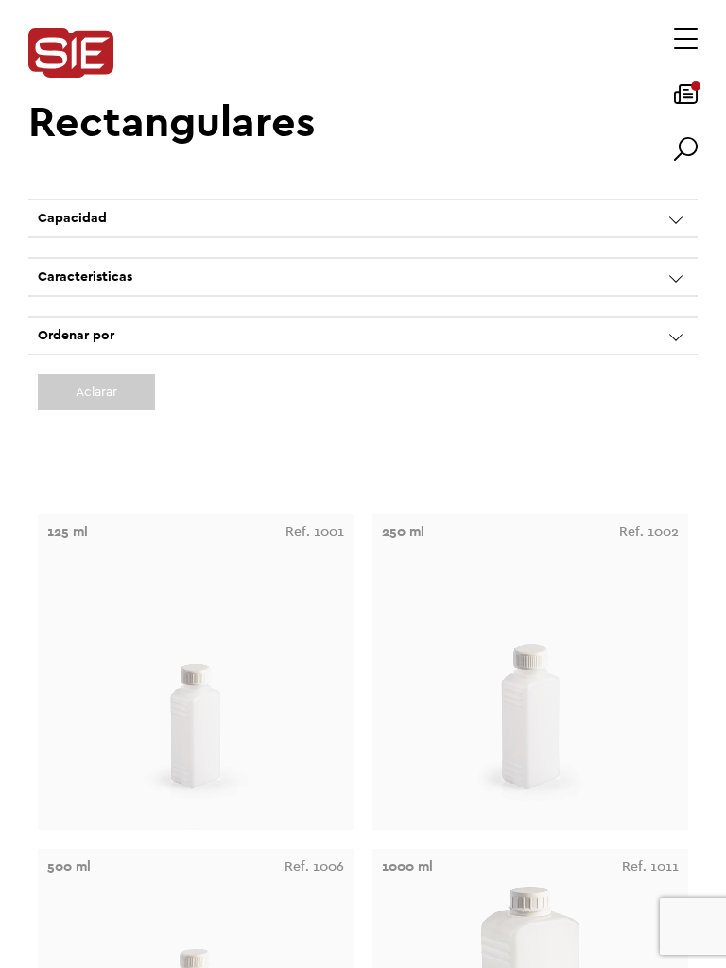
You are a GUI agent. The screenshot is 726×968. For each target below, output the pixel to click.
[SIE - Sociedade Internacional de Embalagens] (70, 54)
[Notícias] (686, 100)
